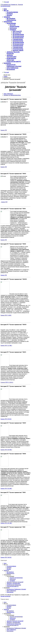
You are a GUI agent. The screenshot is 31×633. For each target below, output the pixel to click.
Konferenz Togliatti (18, 50)
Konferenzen (13, 28)
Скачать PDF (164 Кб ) (6, 557)
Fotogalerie (13, 29)
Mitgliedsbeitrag (11, 20)
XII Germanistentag (18, 37)
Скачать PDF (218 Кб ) (6, 419)
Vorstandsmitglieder (12, 12)
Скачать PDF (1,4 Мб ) (6, 315)
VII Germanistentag (18, 44)
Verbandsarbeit (8, 21)
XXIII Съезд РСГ (17, 31)
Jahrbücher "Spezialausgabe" (11, 56)
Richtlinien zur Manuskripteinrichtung (12, 95)
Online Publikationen (12, 68)
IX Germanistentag (18, 41)
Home (5, 9)
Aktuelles (9, 15)
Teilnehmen (7, 17)
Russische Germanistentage (14, 25)
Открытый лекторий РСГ (14, 61)
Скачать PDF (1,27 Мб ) (6, 345)
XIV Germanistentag (18, 34)
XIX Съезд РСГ (17, 33)
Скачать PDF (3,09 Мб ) (6, 449)
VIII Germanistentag (18, 42)
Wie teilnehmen (11, 18)
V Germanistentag (18, 47)
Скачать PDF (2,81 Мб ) (6, 523)
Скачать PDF (4, 130)
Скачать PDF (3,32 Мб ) (6, 488)
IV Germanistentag (18, 49)
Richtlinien (10, 13)
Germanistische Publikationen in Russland (14, 65)
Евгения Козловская (5, 596)
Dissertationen (11, 69)
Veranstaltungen (11, 23)
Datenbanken (7, 63)
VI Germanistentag (18, 45)
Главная (5, 76)
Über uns (6, 10)
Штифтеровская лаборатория (11, 59)
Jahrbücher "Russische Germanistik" (13, 52)
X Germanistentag (18, 39)
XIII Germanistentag (18, 36)
